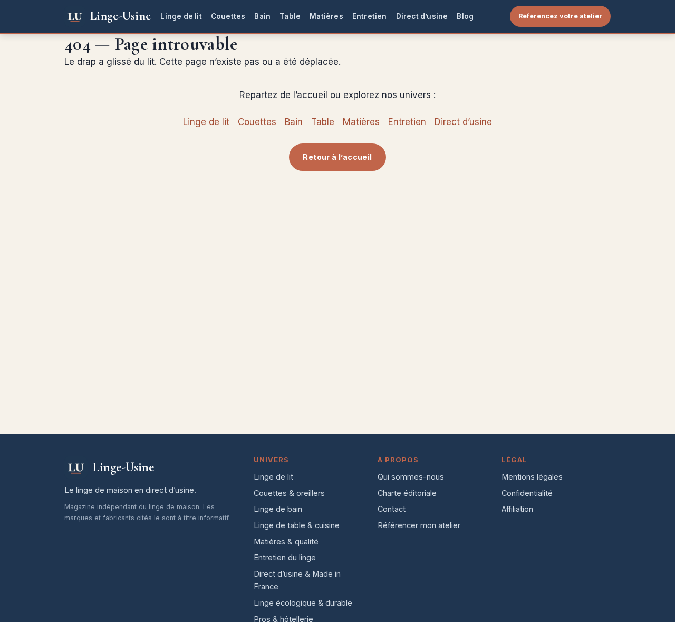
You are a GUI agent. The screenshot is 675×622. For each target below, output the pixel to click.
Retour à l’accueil (337, 156)
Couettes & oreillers (289, 493)
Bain (262, 16)
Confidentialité (527, 493)
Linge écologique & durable (303, 602)
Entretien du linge (285, 557)
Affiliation (517, 508)
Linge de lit (180, 16)
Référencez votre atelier (560, 16)
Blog (465, 16)
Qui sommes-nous (411, 476)
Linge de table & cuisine (297, 525)
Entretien (369, 16)
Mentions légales (532, 476)
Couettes (228, 16)
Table (290, 16)
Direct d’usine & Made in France (297, 580)
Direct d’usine (422, 16)
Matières (326, 16)
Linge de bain (278, 508)
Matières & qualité (286, 541)
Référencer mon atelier (419, 525)
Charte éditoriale (407, 493)
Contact (392, 508)
